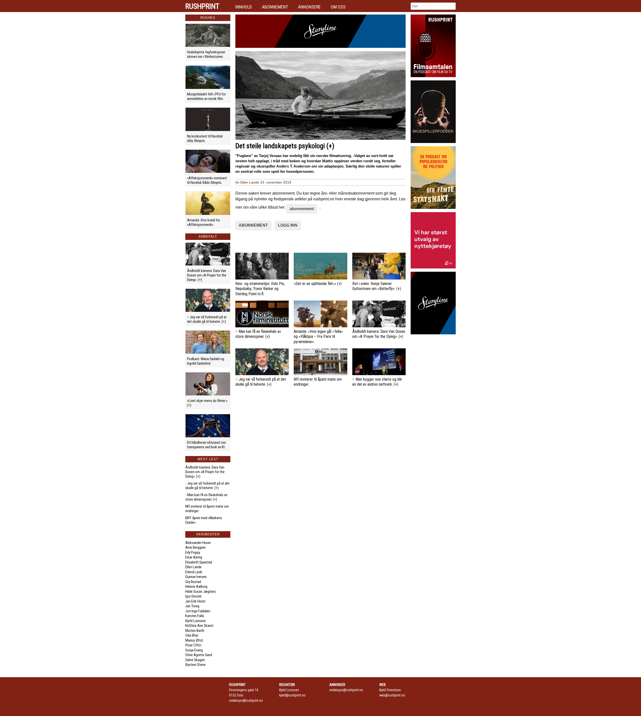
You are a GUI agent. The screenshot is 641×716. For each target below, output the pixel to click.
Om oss (338, 7)
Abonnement (275, 7)
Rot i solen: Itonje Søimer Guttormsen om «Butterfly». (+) (376, 286)
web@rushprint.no (392, 695)
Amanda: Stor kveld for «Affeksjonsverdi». (203, 222)
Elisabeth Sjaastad (198, 562)
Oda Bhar (191, 635)
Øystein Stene (195, 664)
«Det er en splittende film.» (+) (318, 283)
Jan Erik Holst (195, 601)
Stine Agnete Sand (198, 655)
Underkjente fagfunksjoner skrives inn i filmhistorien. (206, 54)
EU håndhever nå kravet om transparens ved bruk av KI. (206, 444)
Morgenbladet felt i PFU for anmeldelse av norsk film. (206, 96)
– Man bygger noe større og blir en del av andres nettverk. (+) (377, 382)
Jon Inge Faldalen (197, 611)
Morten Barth (194, 630)
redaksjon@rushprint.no (246, 700)
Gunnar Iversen (196, 577)
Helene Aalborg (196, 586)
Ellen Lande (193, 567)
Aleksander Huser (198, 542)
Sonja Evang (194, 650)
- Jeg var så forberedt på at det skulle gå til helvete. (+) (207, 485)
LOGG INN (287, 225)
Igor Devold (193, 596)
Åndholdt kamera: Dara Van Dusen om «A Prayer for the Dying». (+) (206, 275)
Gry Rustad (193, 582)
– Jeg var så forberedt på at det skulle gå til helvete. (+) (207, 319)
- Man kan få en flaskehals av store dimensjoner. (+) (206, 497)
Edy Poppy (192, 552)
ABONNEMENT (253, 225)
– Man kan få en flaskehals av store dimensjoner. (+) (258, 334)
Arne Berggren (195, 547)
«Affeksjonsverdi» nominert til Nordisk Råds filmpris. (207, 180)
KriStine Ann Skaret (199, 625)
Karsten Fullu (194, 616)
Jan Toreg (192, 606)
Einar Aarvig (193, 557)
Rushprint (202, 6)
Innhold (243, 7)
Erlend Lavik (193, 572)
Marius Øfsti (194, 640)
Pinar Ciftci (193, 645)
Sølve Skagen (195, 660)
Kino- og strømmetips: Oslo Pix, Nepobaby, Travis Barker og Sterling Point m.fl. (260, 289)
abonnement (302, 209)
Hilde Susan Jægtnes (200, 591)
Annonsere (309, 7)
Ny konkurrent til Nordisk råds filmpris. (205, 138)
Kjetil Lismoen (195, 621)
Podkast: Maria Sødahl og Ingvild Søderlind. (205, 361)
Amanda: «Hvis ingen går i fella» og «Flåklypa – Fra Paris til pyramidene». (318, 336)
